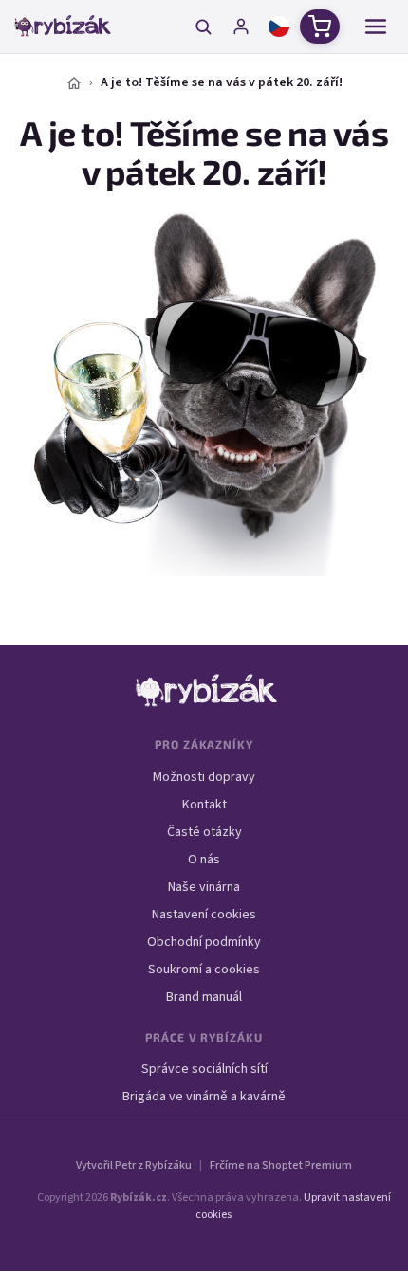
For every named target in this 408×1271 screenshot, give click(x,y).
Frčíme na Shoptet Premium (281, 1165)
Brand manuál (204, 997)
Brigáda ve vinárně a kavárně (204, 1096)
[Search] (203, 26)
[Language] (279, 26)
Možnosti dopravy (204, 777)
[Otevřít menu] (376, 26)
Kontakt (204, 804)
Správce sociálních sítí (204, 1069)
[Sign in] (241, 26)
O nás (204, 859)
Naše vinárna (204, 887)
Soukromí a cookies (204, 969)
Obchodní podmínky (204, 942)
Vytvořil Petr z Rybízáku (134, 1165)
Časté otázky (204, 832)
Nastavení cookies (204, 914)
